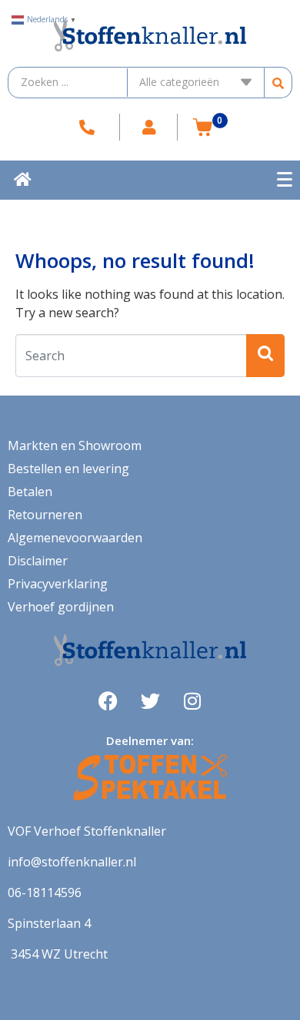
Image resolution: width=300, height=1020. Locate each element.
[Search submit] (278, 82)
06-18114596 (45, 892)
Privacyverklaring (58, 583)
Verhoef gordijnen (61, 606)
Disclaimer (38, 560)
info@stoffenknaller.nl (72, 861)
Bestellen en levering (68, 468)
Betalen (30, 491)
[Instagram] (192, 700)
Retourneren (45, 514)
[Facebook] (107, 700)
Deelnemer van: (150, 740)
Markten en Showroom (75, 445)
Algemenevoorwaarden (75, 537)
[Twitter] (150, 700)
